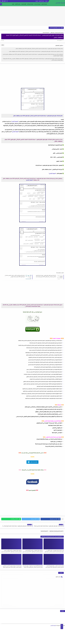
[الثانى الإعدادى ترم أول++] (36, 628)
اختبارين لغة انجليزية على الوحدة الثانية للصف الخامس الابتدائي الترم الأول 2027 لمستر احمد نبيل (33, 551)
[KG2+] (37, 629)
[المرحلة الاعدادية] (46, 628)
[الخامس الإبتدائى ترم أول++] (62, 629)
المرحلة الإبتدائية (30, 4)
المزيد (13, 4)
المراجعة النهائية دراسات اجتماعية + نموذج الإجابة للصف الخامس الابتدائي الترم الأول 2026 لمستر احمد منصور (33, 566)
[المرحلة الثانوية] (64, 628)
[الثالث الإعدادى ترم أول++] (29, 628)
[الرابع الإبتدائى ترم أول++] (3, 628)
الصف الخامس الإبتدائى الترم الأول (56, 32)
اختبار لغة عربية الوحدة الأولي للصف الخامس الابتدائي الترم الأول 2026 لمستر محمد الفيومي (15, 276)
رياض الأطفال (17, 4)
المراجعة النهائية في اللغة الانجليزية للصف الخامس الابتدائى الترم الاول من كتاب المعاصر (46, 379)
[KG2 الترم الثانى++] (33, 629)
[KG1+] (44, 629)
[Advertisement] (32, 16)
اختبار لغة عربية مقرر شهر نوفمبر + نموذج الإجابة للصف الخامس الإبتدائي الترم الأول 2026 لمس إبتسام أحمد (46, 276)
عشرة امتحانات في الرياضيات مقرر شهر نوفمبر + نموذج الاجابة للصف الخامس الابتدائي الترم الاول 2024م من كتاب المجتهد (40, 340)
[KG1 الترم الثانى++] (39, 629)
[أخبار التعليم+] (29, 629)
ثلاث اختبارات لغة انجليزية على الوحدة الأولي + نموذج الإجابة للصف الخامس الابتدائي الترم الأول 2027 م (54, 551)
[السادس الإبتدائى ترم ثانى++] (54, 629)
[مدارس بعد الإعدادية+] (19, 629)
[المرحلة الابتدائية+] (48, 629)
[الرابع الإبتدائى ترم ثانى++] (1, 628)
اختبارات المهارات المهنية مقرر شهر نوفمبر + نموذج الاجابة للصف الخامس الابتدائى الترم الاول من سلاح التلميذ (42, 388)
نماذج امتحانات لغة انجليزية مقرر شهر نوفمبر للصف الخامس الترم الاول (49, 386)
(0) (2, 40)
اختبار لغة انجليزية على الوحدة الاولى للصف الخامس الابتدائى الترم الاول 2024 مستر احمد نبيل (45, 364)
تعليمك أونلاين (60, 3)
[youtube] (3, 1)
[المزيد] (31, 629)
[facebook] (7, 1)
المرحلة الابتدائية (46, 32)
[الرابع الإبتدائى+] (5, 628)
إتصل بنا (46, 1)
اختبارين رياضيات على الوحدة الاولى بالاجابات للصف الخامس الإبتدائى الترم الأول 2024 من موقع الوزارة (43, 352)
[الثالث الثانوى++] (48, 628)
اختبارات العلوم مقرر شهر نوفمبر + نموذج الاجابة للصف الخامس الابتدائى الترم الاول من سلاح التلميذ (44, 396)
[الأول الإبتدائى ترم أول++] (21, 628)
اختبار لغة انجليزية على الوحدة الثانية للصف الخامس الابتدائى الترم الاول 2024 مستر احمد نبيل (45, 360)
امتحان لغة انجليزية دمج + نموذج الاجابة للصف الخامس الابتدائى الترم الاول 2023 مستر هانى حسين (44, 369)
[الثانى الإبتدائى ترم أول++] (15, 628)
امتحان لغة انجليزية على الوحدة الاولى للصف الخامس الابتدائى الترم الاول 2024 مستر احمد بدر (45, 362)
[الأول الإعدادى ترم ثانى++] (40, 628)
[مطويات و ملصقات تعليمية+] (23, 629)
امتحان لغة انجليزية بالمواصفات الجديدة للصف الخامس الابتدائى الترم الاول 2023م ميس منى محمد (44, 372)
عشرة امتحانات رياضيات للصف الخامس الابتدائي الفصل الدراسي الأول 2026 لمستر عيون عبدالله (12, 566)
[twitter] (5, 1)
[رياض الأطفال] (46, 629)
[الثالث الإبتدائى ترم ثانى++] (7, 628)
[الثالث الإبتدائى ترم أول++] (9, 628)
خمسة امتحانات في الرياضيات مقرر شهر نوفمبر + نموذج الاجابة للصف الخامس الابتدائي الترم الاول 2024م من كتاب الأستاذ (40, 345)
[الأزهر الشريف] (52, 629)
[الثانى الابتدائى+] (17, 628)
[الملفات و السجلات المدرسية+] (21, 629)
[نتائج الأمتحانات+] (17, 629)
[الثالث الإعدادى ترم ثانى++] (27, 628)
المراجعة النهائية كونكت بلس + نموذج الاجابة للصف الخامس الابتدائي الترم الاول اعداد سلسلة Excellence (43, 374)
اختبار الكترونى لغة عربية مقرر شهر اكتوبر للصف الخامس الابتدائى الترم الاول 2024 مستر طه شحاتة (44, 347)
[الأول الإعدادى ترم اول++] (42, 628)
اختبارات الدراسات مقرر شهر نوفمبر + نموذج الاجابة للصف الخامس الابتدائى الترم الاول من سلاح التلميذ (43, 398)
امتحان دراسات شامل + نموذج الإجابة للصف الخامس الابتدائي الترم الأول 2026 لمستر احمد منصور (55, 566)
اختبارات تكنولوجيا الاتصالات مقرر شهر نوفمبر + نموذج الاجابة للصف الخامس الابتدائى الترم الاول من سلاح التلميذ (42, 393)
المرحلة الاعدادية (37, 4)
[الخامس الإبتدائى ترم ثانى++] (60, 629)
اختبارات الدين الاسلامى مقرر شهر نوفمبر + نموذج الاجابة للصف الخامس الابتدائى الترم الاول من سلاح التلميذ (42, 391)
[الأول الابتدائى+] (23, 628)
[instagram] (1, 1)
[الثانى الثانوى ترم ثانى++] (52, 628)
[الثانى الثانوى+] (56, 628)
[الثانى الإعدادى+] (38, 628)
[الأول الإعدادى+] (44, 628)
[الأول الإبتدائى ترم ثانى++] (19, 628)
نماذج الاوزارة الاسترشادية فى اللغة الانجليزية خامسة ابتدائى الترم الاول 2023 (48, 367)
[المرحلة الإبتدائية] (25, 628)
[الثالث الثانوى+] (50, 628)
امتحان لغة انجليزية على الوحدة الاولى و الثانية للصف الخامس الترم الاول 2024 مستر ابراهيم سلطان (44, 355)
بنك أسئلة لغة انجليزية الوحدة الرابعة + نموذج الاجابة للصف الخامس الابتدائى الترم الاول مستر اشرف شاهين (42, 381)
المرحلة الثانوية (44, 4)
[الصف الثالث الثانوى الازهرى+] (50, 629)
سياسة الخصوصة (41, 1)
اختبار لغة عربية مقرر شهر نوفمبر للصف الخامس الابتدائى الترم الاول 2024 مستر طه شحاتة (46, 343)
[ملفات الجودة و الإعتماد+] (25, 629)
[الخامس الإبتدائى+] (64, 629)
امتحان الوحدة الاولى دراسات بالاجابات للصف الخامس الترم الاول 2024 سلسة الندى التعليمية (45, 357)
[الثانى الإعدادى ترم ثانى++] (34, 628)
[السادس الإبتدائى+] (58, 629)
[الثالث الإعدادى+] (31, 628)
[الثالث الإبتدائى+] (11, 628)
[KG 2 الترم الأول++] (35, 629)
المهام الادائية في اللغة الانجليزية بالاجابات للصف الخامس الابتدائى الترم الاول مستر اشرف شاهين (44, 376)
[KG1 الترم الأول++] (42, 629)
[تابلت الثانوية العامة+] (27, 629)
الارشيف (36, 1)
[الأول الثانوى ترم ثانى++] (58, 628)
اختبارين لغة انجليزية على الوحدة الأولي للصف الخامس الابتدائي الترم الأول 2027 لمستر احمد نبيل (11, 551)
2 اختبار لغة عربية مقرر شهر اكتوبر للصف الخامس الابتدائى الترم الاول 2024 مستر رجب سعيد (45, 350)
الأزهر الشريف (23, 4)
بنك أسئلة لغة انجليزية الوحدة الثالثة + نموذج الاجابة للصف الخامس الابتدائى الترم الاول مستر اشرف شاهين (42, 384)
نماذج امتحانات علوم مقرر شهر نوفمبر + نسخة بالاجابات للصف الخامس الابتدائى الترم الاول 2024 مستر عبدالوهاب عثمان (39, 48)
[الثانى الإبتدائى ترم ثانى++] (13, 628)
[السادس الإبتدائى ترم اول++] (56, 629)
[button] (50, 519)
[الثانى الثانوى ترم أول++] (54, 628)
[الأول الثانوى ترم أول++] (60, 628)
